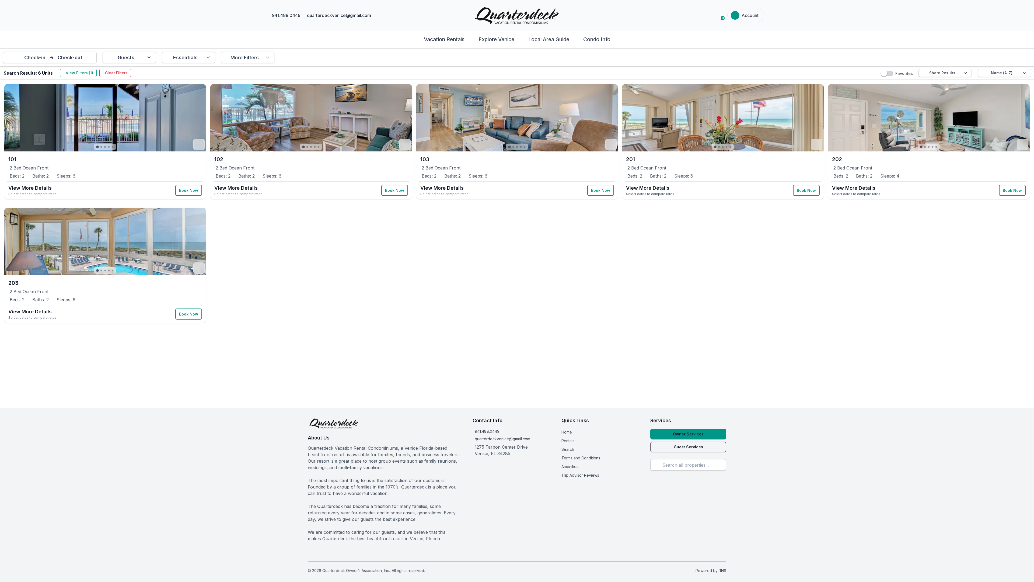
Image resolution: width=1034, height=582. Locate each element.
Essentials (185, 57)
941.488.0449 (487, 431)
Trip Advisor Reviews (580, 475)
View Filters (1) (79, 73)
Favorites (904, 73)
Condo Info (596, 39)
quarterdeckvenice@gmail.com (502, 438)
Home (566, 432)
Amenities (569, 466)
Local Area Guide (548, 39)
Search (567, 449)
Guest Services (688, 447)
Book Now (188, 190)
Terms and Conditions (580, 458)
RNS (722, 570)
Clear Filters (116, 73)
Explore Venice (496, 39)
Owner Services (688, 434)
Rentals (567, 440)
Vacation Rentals (444, 39)
